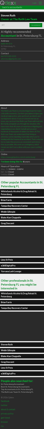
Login (34, 3)
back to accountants (12, 7)
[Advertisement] (22, 83)
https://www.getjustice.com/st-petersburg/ (18, 157)
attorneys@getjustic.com (11, 59)
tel (8, 56)
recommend (35, 25)
